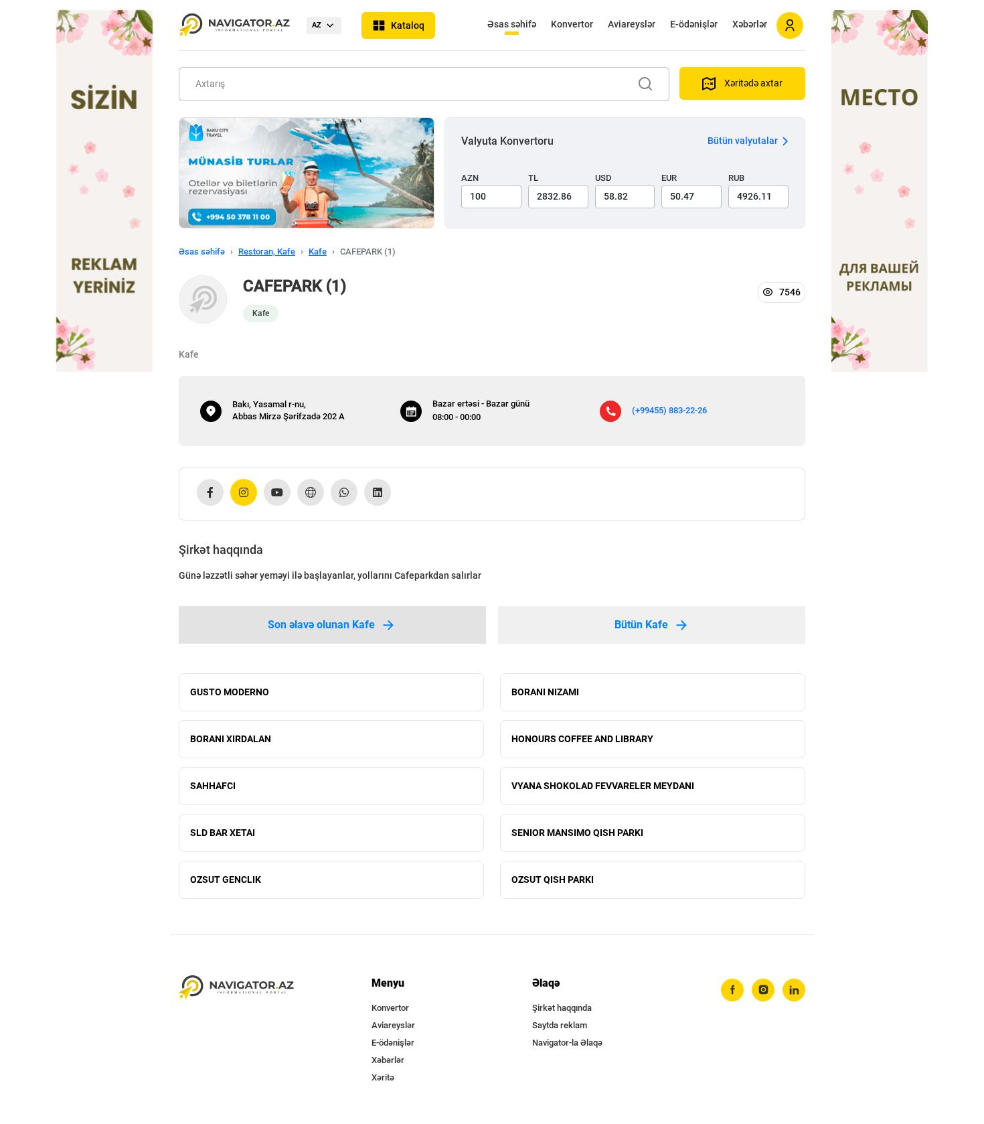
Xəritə (383, 1077)
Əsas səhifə (511, 24)
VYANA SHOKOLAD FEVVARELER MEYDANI (602, 785)
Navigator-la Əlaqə (567, 1043)
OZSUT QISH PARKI (552, 879)
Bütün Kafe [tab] (641, 624)
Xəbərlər (749, 24)
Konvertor (572, 24)
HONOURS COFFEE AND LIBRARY (582, 738)
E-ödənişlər (694, 24)
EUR (669, 178)
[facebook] (732, 990)
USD (603, 178)
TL (533, 178)
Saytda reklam (559, 1025)
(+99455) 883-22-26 (669, 410)
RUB (736, 178)
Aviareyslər (631, 24)
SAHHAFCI (213, 785)
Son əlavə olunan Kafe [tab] (321, 624)
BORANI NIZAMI (545, 692)
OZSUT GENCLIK (225, 879)
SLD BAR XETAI (222, 832)
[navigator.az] (236, 987)
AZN (470, 178)
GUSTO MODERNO (229, 692)
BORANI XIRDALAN (230, 738)
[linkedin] (794, 990)
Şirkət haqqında (562, 1008)
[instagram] (763, 990)
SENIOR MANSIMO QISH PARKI (577, 832)
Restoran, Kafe (266, 252)
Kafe (318, 252)
